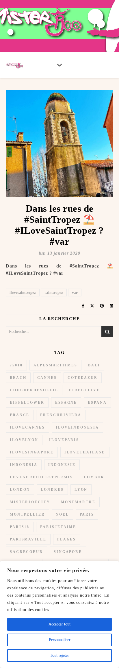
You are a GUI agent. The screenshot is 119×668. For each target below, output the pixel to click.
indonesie (62, 465)
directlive (84, 390)
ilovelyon (24, 440)
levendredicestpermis (41, 477)
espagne (66, 403)
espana (97, 403)
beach (18, 378)
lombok (94, 477)
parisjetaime (58, 527)
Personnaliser (59, 640)
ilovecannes (27, 427)
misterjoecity (30, 502)
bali (94, 365)
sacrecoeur (26, 552)
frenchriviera (60, 415)
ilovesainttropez (23, 292)
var (75, 292)
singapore (68, 552)
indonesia (24, 465)
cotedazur (83, 378)
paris (87, 514)
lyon (81, 490)
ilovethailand (85, 452)
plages (66, 539)
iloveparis (64, 440)
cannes (47, 378)
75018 (16, 365)
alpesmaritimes (56, 365)
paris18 (19, 527)
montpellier (27, 514)
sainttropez (54, 292)
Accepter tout (59, 624)
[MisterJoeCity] (59, 26)
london (20, 490)
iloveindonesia (77, 427)
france (19, 415)
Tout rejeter (59, 655)
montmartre (78, 502)
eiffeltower (27, 403)
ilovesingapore (32, 452)
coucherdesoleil (34, 390)
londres (52, 490)
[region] (59, 614)
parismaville (28, 539)
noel (62, 514)
